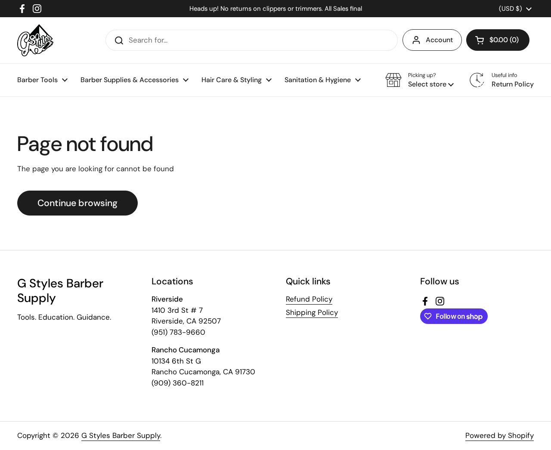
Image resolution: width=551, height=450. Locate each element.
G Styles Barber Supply (120, 435)
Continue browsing (77, 203)
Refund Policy (309, 299)
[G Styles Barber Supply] (35, 40)
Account (439, 39)
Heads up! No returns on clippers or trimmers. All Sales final (275, 8)
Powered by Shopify (499, 435)
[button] (497, 40)
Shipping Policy (312, 312)
